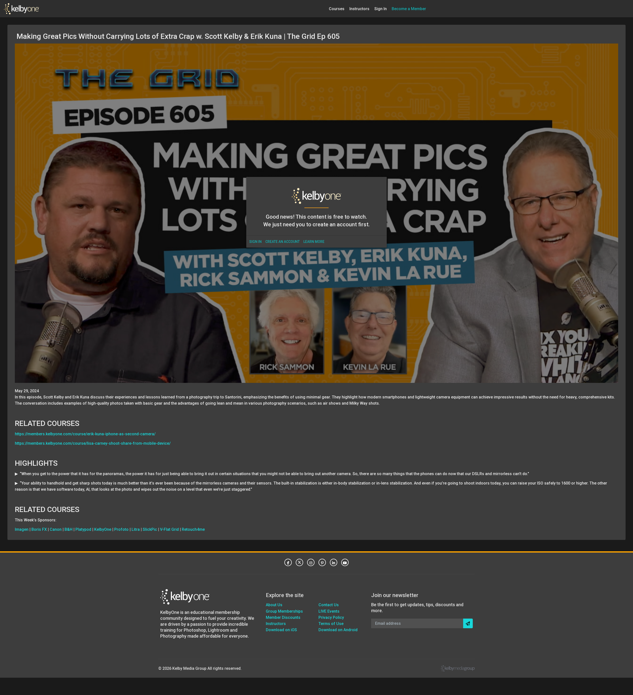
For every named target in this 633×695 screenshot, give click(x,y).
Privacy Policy (331, 617)
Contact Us (328, 604)
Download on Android (338, 629)
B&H (68, 529)
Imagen (21, 529)
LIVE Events (328, 611)
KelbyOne (102, 529)
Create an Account (282, 242)
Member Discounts (283, 617)
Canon (56, 529)
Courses (336, 8)
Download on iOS (281, 629)
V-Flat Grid (169, 529)
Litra (136, 529)
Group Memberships (284, 611)
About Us (274, 604)
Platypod (83, 529)
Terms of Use (330, 623)
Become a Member (409, 8)
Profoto (121, 529)
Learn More (313, 242)
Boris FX (39, 529)
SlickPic (150, 529)
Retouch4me (193, 529)
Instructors (359, 8)
